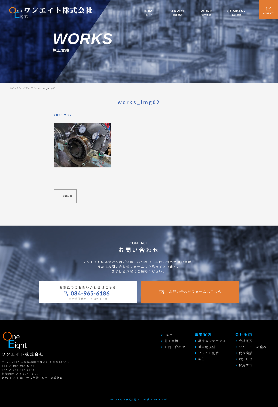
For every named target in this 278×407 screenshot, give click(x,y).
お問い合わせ (175, 347)
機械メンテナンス (212, 340)
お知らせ (246, 359)
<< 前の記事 (65, 196)
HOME (149, 13)
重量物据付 (207, 347)
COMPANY (236, 13)
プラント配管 (208, 353)
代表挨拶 (246, 353)
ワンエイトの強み (253, 347)
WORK (206, 13)
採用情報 (246, 365)
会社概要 (246, 340)
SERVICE (178, 13)
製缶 (201, 359)
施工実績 (172, 340)
